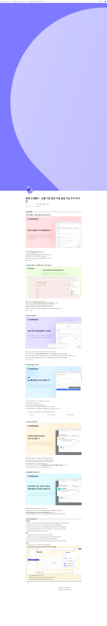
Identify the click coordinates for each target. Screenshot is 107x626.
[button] (5, 1)
